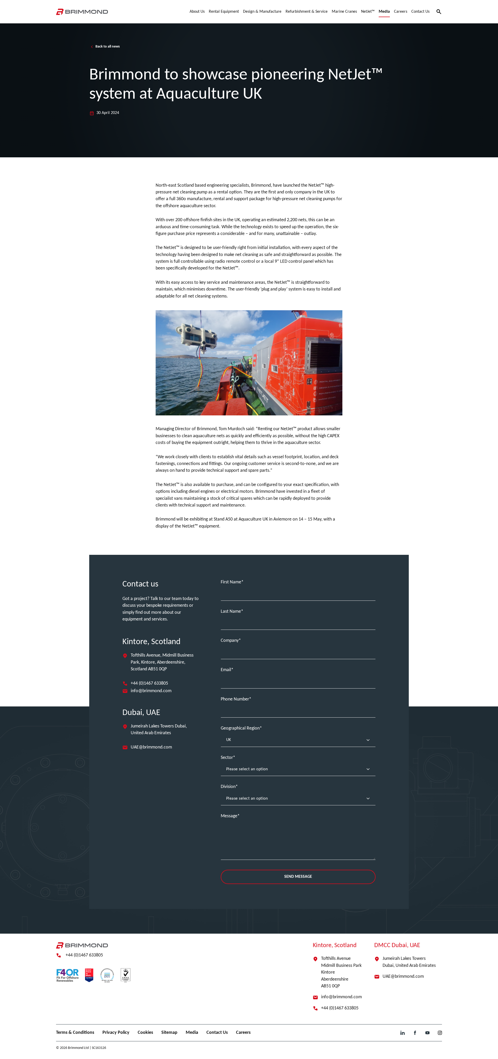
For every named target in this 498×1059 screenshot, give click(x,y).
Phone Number (235, 699)
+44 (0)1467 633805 (149, 683)
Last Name (231, 611)
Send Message (298, 877)
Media (192, 1032)
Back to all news (107, 47)
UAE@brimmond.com (151, 747)
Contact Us (217, 1032)
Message (229, 816)
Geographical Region (240, 728)
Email (226, 670)
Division (228, 787)
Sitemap (169, 1032)
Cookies (145, 1032)
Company (230, 640)
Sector (227, 758)
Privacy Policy (115, 1032)
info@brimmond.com (151, 691)
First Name (231, 582)
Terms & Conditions (75, 1032)
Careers (243, 1032)
